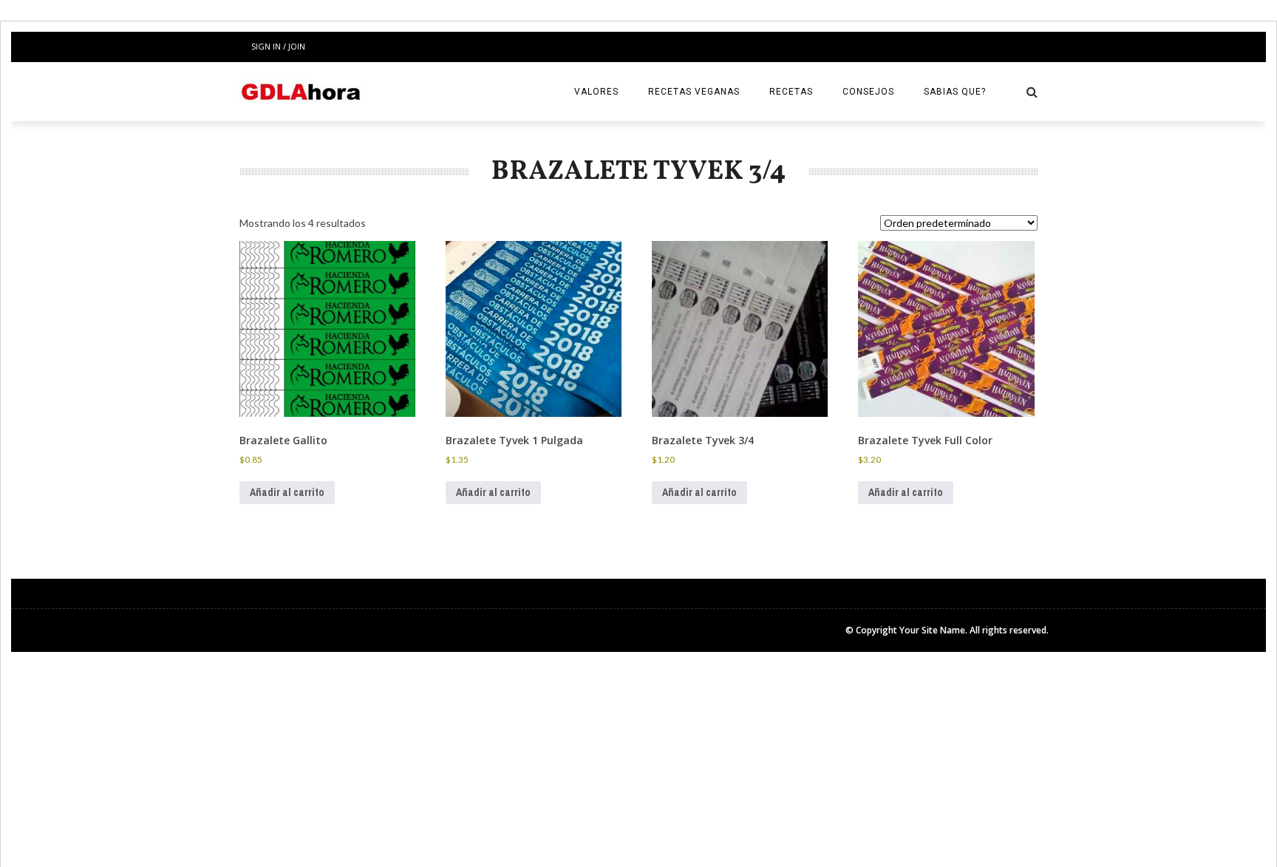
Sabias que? (955, 91)
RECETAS (791, 91)
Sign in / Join (278, 46)
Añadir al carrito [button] (287, 492)
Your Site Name (932, 630)
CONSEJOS (868, 91)
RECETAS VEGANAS (694, 91)
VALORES (596, 91)
